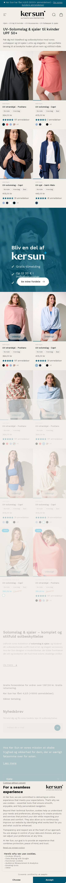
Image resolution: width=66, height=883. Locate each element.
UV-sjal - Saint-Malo (45, 185)
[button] (8, 120)
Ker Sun (6, 103)
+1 (18, 124)
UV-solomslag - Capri (45, 107)
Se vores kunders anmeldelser (42, 3)
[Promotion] (33, 250)
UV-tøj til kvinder (16, 23)
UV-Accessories (31, 23)
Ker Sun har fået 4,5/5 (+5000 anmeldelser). (28, 693)
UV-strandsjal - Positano (14, 107)
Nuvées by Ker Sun (10, 580)
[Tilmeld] (57, 728)
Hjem (5, 23)
